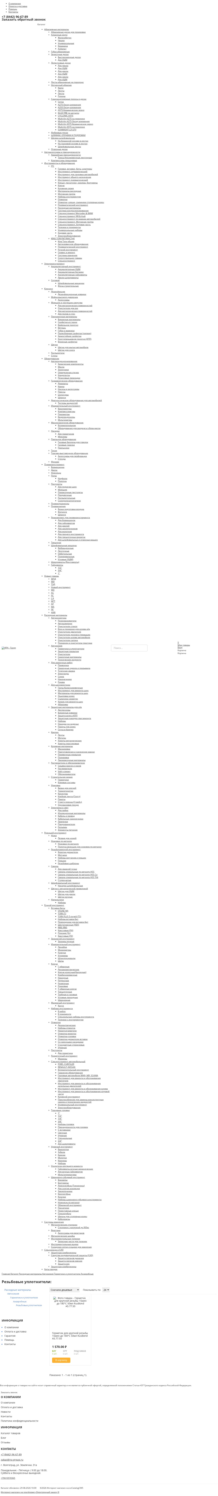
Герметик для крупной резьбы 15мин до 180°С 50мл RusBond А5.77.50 (70, 1336)
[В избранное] (86, 1298)
